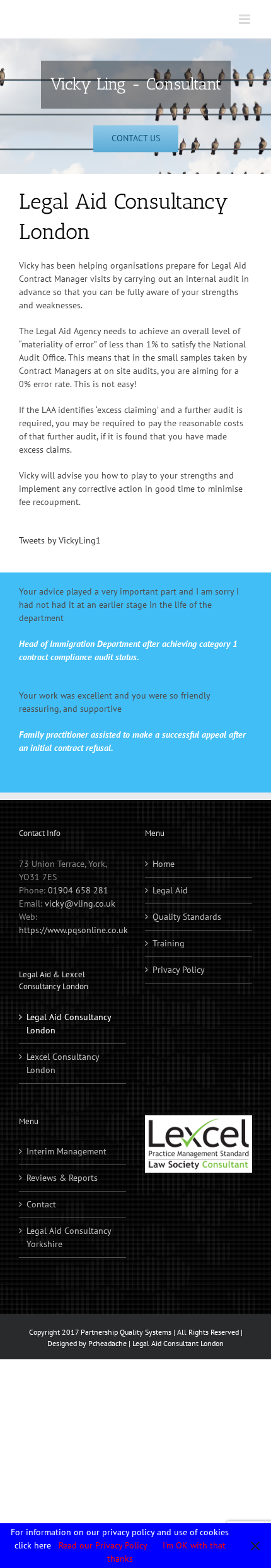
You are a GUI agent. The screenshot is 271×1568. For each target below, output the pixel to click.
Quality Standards (187, 916)
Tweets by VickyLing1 (60, 540)
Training (169, 943)
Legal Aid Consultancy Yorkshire (68, 1237)
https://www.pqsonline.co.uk (73, 930)
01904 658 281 (78, 890)
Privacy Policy (179, 969)
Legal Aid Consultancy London (68, 1023)
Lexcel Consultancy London (62, 1063)
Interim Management (66, 1151)
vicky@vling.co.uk (80, 903)
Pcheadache (107, 1343)
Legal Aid (170, 890)
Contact (41, 1204)
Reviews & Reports (62, 1177)
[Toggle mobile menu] (245, 19)
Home (164, 863)
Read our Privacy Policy (103, 1545)
